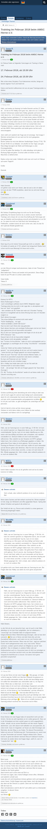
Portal (3, 18)
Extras (28, 18)
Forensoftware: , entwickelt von (23, 825)
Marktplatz (20, 18)
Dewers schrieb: (9, 489)
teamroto (34, 797)
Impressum (19, 820)
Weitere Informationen (9, 42)
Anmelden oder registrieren (10, 2)
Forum (11, 18)
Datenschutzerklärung (8, 820)
